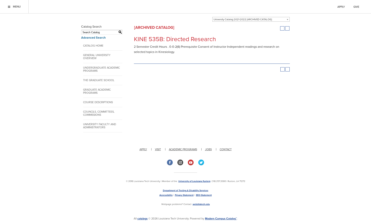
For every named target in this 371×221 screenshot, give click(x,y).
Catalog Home (93, 45)
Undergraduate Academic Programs (101, 69)
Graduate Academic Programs (97, 91)
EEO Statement (204, 195)
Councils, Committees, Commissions (98, 113)
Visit (158, 149)
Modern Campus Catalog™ (221, 218)
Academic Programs (183, 149)
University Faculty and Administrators (99, 126)
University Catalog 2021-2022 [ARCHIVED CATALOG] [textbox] (243, 19)
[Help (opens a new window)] (287, 28)
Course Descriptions (98, 102)
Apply (341, 6)
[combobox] (251, 19)
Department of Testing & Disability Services (185, 190)
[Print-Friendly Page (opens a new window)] (282, 28)
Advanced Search (93, 38)
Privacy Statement (184, 195)
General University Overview (97, 57)
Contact (226, 149)
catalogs (142, 218)
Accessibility (166, 195)
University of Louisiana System (194, 181)
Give (356, 6)
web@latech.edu (201, 204)
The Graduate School (98, 80)
